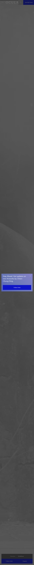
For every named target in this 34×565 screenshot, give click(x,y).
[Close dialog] (30, 276)
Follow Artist (17, 287)
